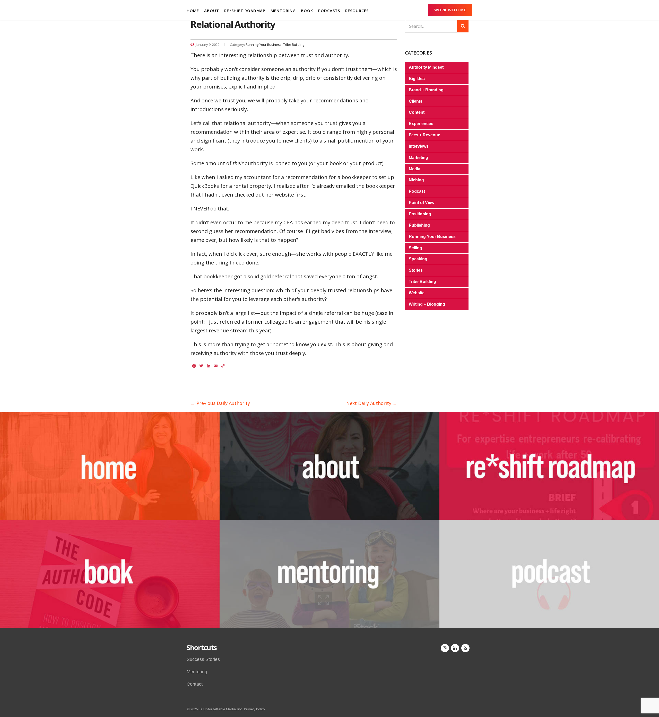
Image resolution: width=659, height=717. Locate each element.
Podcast (417, 191)
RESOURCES (357, 10)
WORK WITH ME (450, 9)
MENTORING (283, 10)
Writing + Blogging (427, 304)
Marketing (418, 157)
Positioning (420, 214)
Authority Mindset (426, 67)
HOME (193, 10)
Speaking (418, 259)
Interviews (419, 146)
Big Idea (417, 78)
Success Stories (203, 659)
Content (416, 112)
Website (416, 293)
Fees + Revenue (424, 135)
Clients (415, 101)
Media (414, 169)
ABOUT (211, 10)
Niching (416, 180)
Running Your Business (432, 236)
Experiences (421, 123)
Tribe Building (422, 281)
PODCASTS (329, 10)
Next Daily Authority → (371, 403)
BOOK (307, 10)
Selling (415, 248)
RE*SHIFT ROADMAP (244, 10)
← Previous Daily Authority (220, 403)
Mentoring (197, 671)
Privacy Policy (254, 709)
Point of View (421, 202)
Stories (416, 270)
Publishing (419, 225)
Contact (195, 684)
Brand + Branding (426, 90)
